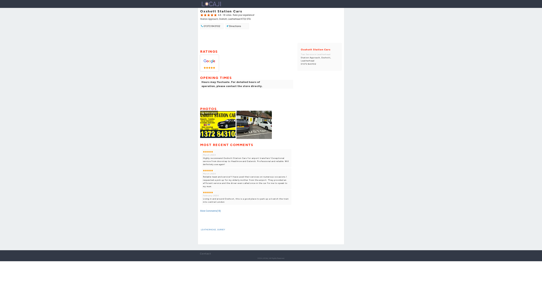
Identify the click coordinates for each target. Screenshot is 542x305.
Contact (205, 253)
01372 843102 (211, 26)
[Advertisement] (246, 39)
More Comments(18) (210, 210)
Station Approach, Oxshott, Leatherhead (316, 59)
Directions (234, 26)
